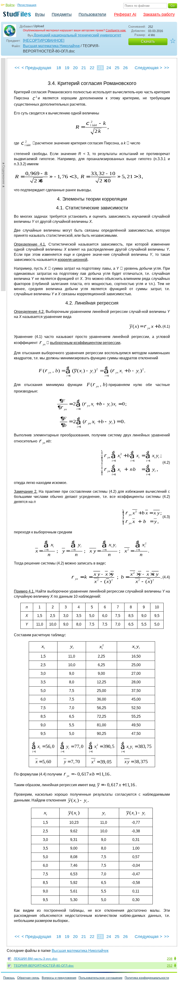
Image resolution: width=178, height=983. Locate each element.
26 (125, 67)
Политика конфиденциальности (147, 978)
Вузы (40, 14)
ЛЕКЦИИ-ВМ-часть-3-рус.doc (35, 958)
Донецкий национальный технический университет (77, 35)
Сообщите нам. (116, 30)
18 (58, 67)
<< (17, 67)
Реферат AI (125, 14)
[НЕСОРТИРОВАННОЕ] (43, 40)
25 (117, 67)
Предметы (62, 14)
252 (169, 965)
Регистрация (26, 5)
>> (166, 67)
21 (83, 67)
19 (67, 67)
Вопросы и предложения (59, 978)
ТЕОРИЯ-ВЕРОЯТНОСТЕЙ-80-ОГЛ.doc (44, 965)
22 (92, 67)
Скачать (148, 41)
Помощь (9, 978)
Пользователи (92, 14)
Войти (10, 5)
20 (75, 67)
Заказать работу (159, 14)
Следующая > (148, 67)
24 (108, 67)
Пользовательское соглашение (100, 978)
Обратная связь (28, 978)
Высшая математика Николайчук (51, 46)
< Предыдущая (36, 67)
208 (169, 958)
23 (100, 67)
